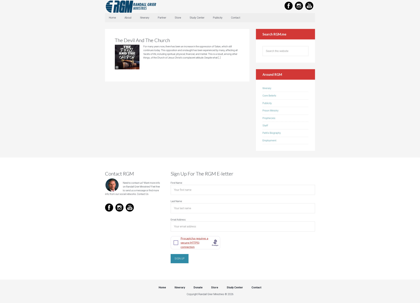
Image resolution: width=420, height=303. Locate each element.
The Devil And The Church (142, 40)
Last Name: (176, 201)
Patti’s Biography (271, 132)
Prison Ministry (270, 110)
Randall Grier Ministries (131, 6)
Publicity (267, 103)
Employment (269, 140)
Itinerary (266, 88)
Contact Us (142, 194)
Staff (265, 125)
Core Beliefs (269, 95)
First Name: (176, 183)
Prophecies (268, 118)
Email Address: (178, 219)
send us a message (136, 190)
